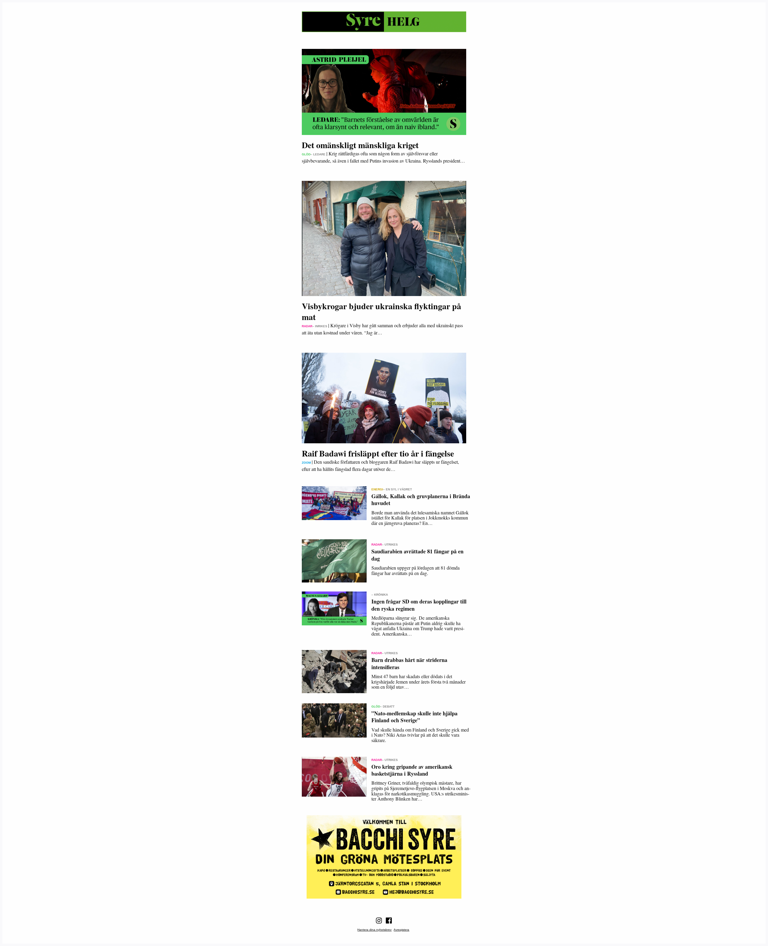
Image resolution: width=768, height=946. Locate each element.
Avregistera (401, 929)
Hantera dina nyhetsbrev (374, 929)
